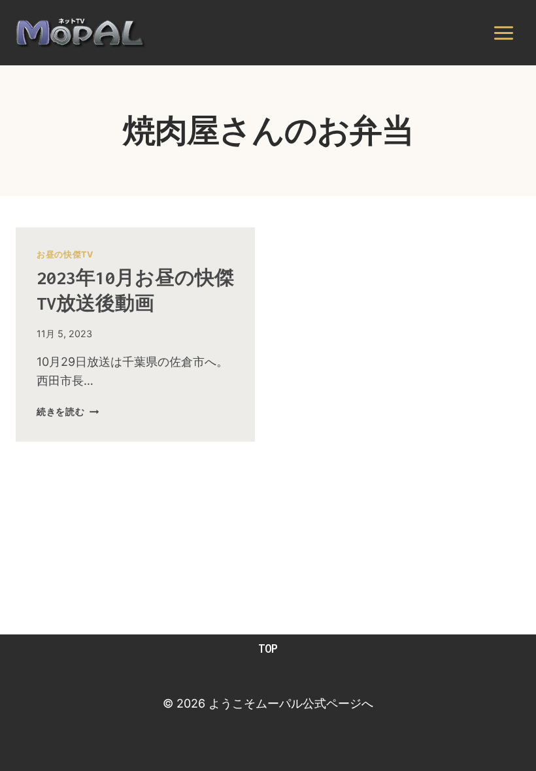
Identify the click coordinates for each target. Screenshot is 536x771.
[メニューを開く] (503, 33)
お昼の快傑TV (65, 254)
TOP (268, 648)
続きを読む (68, 411)
